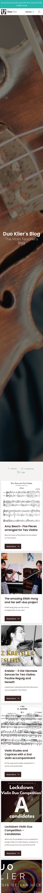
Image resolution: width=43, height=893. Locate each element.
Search (13, 468)
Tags (22, 472)
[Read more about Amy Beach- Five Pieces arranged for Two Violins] (21, 501)
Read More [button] (12, 546)
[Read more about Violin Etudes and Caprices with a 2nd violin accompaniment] (21, 725)
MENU (28, 11)
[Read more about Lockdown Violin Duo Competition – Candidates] (21, 801)
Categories (28, 469)
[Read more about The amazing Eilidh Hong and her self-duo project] (21, 573)
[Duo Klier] (3, 11)
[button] (39, 12)
